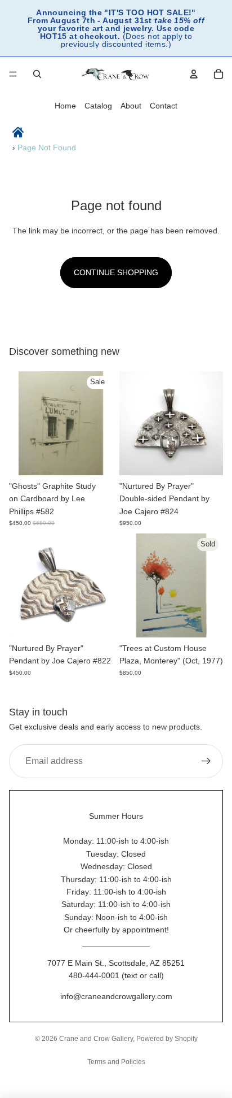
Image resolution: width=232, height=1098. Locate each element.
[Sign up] (206, 761)
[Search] (37, 74)
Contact (163, 105)
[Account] (193, 74)
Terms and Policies (116, 1062)
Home (65, 105)
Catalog (98, 105)
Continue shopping (116, 272)
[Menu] (13, 74)
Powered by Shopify (167, 1039)
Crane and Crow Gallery (96, 1039)
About (131, 105)
